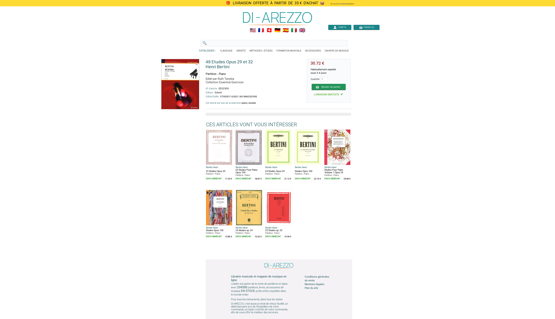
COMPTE (341, 27)
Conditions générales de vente (317, 278)
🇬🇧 (302, 30)
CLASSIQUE (226, 51)
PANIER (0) (368, 27)
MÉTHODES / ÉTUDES (261, 51)
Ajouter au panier (331, 87)
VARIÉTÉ (241, 51)
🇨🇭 (269, 30)
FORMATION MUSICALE (288, 51)
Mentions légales (314, 284)
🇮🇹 (294, 30)
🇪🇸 (286, 30)
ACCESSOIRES (313, 51)
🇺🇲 (253, 30)
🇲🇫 (261, 30)
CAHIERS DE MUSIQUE (337, 51)
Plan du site (311, 288)
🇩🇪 (277, 30)
